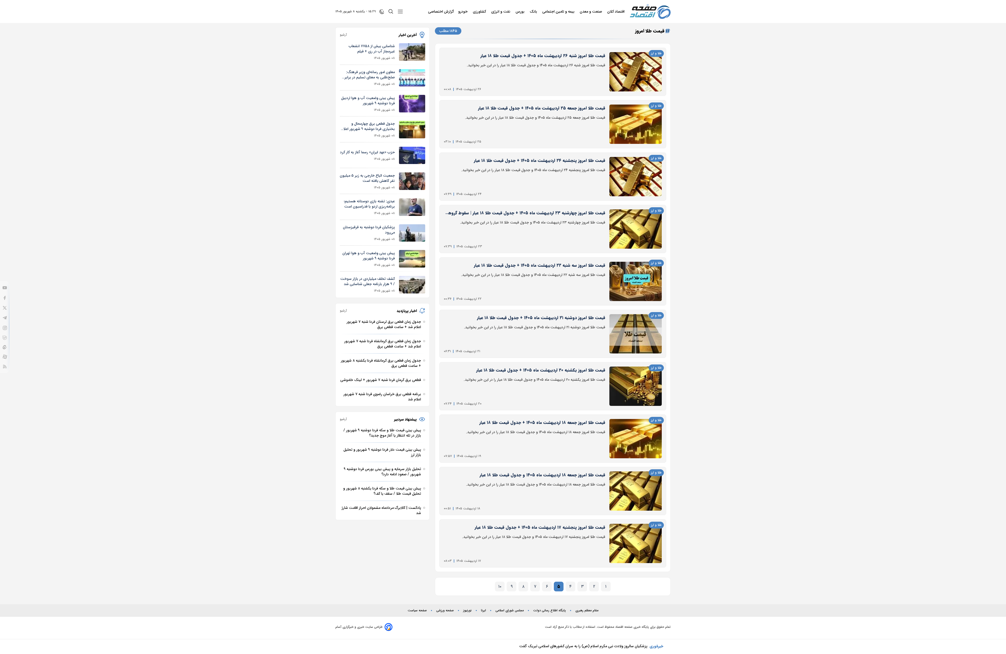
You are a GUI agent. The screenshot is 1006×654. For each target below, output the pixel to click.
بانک (534, 11)
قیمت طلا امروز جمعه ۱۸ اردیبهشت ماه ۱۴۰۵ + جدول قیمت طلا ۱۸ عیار (542, 422)
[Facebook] (4, 298)
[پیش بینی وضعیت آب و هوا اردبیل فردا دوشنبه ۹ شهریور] (412, 103)
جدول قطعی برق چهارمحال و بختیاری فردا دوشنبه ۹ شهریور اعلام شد (368, 126)
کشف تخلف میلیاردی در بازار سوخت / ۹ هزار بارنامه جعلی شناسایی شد (367, 281)
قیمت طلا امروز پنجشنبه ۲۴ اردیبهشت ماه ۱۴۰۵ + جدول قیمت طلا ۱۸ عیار (539, 160)
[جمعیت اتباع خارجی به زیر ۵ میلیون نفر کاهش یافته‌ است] (412, 181)
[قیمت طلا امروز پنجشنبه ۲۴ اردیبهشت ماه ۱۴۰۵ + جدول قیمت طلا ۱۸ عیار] (635, 176)
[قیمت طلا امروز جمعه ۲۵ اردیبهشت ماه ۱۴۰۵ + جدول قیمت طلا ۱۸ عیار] (635, 124)
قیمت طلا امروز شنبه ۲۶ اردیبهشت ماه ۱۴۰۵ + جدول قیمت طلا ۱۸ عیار (542, 55)
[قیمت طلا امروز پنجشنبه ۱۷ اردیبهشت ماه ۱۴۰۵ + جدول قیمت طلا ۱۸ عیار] (635, 543)
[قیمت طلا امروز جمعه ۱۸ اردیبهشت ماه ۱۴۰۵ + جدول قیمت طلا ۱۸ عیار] (635, 438)
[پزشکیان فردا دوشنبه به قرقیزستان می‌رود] (412, 233)
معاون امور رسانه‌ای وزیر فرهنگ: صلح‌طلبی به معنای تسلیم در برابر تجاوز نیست (370, 74)
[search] (390, 11)
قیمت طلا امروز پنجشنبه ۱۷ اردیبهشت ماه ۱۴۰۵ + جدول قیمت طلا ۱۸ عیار (540, 527)
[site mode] (382, 11)
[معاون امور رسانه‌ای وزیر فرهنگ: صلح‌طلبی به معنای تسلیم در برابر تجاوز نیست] (412, 78)
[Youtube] (4, 287)
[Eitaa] (5, 347)
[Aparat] (5, 357)
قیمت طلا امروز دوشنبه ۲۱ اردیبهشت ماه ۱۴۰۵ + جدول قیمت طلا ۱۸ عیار (541, 317)
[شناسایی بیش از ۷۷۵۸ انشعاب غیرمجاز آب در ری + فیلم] (412, 52)
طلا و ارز (656, 53)
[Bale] (5, 338)
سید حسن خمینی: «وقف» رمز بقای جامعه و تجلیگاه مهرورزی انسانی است (591, 646)
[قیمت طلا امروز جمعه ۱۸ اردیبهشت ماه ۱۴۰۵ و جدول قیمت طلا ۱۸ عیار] (635, 491)
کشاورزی (480, 11)
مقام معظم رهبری (586, 610)
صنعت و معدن (591, 11)
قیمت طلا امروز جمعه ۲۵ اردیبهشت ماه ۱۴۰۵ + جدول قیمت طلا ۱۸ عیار (541, 108)
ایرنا (483, 610)
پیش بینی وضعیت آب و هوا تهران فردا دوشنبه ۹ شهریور (368, 255)
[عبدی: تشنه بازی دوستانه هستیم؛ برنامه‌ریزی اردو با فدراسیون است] (412, 207)
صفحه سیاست (417, 610)
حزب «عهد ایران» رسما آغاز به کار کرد (367, 152)
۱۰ (499, 586)
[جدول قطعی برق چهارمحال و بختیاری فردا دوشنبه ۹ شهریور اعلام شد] (412, 129)
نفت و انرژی (501, 11)
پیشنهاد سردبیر (405, 419)
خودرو (463, 11)
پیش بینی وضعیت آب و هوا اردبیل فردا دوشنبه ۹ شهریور (368, 100)
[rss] (4, 366)
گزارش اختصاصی (441, 11)
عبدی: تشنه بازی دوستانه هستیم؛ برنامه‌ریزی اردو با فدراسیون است (369, 204)
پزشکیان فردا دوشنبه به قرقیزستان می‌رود (369, 230)
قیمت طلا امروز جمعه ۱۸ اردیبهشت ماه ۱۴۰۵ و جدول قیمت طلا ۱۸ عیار (542, 475)
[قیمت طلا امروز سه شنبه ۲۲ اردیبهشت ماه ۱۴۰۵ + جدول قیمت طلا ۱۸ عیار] (635, 281)
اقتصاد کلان (616, 11)
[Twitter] (4, 308)
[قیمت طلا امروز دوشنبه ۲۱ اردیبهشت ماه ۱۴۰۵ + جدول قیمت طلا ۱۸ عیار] (635, 333)
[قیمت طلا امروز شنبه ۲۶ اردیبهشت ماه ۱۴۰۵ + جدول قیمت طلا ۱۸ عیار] (635, 71)
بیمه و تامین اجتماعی (559, 11)
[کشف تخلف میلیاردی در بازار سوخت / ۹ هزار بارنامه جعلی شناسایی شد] (412, 284)
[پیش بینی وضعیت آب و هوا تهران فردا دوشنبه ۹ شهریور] (412, 259)
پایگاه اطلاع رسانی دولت (549, 610)
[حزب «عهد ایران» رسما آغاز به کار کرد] (412, 155)
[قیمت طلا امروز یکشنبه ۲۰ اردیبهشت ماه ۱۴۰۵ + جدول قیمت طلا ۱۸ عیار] (635, 386)
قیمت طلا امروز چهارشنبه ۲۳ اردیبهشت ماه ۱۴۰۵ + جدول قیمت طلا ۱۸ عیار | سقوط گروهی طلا (525, 213)
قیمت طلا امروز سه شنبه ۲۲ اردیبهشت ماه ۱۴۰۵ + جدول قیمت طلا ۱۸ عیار (539, 265)
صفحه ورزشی (445, 610)
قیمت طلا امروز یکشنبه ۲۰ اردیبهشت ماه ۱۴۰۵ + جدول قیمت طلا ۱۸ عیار (540, 370)
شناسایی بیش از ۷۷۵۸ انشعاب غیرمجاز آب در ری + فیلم (372, 48)
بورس (521, 11)
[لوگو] (650, 11)
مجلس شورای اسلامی (509, 610)
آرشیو (343, 35)
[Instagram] (4, 327)
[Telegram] (4, 317)
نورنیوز (467, 610)
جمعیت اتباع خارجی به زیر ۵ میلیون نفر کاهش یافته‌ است (367, 178)
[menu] (400, 11)
